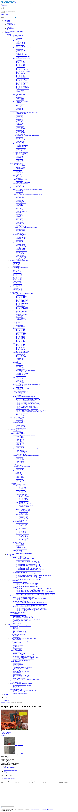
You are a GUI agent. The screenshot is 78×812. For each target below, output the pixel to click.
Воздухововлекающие (18, 464)
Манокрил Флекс (20, 244)
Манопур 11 (19, 214)
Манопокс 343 (16, 263)
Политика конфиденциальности (15, 31)
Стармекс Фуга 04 (20, 425)
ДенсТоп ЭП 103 (20, 341)
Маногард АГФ (20, 90)
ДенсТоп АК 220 (20, 67)
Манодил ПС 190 (20, 363)
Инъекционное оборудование (17, 556)
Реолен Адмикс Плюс (21, 451)
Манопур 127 (19, 220)
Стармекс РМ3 (19, 116)
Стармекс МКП (20, 155)
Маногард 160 (22, 491)
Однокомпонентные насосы (20, 557)
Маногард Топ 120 (17, 289)
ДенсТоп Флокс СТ (21, 356)
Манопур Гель (19, 231)
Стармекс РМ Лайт (21, 146)
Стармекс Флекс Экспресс (22, 56)
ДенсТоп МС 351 (20, 73)
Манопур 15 (19, 216)
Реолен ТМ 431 (20, 447)
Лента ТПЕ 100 (17, 665)
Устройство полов (14, 292)
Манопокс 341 (16, 262)
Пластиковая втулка (18, 686)
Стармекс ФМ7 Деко (21, 319)
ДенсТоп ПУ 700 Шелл (22, 86)
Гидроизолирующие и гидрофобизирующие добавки (26, 448)
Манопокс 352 (19, 192)
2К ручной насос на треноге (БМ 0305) (26, 573)
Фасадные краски (20, 502)
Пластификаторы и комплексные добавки (24, 435)
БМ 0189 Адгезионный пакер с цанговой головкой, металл (31, 598)
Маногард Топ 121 (17, 290)
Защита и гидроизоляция (16, 35)
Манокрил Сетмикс (21, 109)
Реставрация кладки (18, 507)
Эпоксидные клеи (17, 170)
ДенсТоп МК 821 (20, 350)
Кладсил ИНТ (16, 643)
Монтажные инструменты (16, 689)
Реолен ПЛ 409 (20, 439)
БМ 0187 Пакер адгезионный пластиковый (27, 599)
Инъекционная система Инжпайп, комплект (27, 398)
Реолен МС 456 (20, 461)
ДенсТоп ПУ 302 (20, 65)
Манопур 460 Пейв (21, 382)
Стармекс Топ (19, 325)
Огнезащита (16, 175)
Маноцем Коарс (20, 200)
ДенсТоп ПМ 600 (20, 336)
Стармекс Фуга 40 (20, 426)
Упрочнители (16, 322)
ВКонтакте (3, 767)
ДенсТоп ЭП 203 (17, 278)
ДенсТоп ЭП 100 (20, 329)
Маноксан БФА (20, 100)
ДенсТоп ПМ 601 (20, 337)
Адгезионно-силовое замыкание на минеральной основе (27, 194)
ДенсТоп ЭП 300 (20, 344)
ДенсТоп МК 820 (20, 348)
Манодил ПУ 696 (20, 367)
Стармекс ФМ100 (20, 128)
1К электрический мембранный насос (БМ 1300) (28, 568)
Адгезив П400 (16, 652)
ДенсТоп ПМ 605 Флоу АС (23, 307)
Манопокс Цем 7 (20, 142)
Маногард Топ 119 (20, 43)
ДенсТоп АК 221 (20, 68)
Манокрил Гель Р (20, 230)
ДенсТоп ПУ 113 (17, 271)
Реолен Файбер (20, 477)
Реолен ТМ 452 (20, 462)
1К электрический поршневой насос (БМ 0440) (28, 565)
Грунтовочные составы (19, 328)
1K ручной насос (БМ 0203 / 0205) (25, 558)
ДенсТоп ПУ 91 (20, 105)
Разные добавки (17, 473)
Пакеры (12, 595)
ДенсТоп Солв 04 (17, 285)
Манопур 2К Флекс (21, 226)
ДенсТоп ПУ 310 (20, 347)
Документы (7, 698)
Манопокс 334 (19, 424)
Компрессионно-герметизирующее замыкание (25, 227)
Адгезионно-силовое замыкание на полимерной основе (27, 189)
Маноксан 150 (19, 236)
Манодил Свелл (20, 389)
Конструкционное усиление (17, 163)
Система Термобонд (15, 661)
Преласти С (16, 627)
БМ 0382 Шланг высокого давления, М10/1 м (27, 583)
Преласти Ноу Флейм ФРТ (20, 632)
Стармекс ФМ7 (20, 131)
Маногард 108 (19, 60)
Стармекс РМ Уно (20, 149)
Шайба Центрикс (17, 687)
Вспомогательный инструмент (18, 615)
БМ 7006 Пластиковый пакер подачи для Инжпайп (29, 411)
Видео (5, 697)
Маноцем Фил (19, 205)
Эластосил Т (16, 635)
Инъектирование (14, 187)
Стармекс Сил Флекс (21, 54)
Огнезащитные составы (19, 94)
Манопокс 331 (19, 137)
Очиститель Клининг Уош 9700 (21, 675)
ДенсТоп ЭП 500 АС (21, 296)
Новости (9, 30)
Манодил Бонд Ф (20, 369)
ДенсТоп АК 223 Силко (22, 69)
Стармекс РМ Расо (21, 148)
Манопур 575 (19, 233)
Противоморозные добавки (20, 470)
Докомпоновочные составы (23, 509)
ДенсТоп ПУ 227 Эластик (22, 78)
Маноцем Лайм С (23, 525)
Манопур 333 (19, 380)
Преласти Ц (16, 630)
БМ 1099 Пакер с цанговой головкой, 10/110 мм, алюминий (31, 602)
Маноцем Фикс (17, 264)
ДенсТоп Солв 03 (17, 284)
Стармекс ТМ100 (20, 124)
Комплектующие (14, 580)
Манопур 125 (19, 218)
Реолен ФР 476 (20, 481)
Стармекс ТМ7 (20, 127)
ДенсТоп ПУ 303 (17, 282)
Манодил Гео (19, 393)
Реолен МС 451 (20, 459)
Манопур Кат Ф (20, 255)
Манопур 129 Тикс (21, 223)
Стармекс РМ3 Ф (20, 119)
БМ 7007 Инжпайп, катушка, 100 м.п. (25, 400)
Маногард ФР (19, 108)
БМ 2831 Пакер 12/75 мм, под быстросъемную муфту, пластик (32, 609)
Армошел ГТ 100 (20, 104)
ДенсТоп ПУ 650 (20, 83)
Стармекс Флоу (20, 317)
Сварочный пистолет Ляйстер (20, 692)
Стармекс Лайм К (23, 512)
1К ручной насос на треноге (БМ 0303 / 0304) (27, 561)
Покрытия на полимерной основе (21, 58)
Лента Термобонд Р (18, 664)
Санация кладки (17, 542)
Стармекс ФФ (19, 321)
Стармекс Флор (20, 315)
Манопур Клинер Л (21, 258)
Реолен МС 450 (20, 458)
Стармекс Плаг (20, 160)
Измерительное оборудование (17, 612)
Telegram (13, 767)
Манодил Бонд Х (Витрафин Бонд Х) (25, 370)
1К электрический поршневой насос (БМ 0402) (28, 564)
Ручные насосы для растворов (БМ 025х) (23, 620)
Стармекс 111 (19, 49)
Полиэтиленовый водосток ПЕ (21, 676)
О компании (7, 20)
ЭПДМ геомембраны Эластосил (18, 634)
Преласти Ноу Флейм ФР (19, 631)
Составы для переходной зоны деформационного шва (27, 384)
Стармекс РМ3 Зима (21, 117)
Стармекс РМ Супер (21, 113)
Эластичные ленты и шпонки (20, 391)
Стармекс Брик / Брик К (25, 510)
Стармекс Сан (19, 546)
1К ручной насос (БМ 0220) (23, 560)
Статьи (8, 25)
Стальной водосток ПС (19, 678)
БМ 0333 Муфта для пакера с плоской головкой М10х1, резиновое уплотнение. (36, 594)
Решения (6, 694)
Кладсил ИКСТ (17, 642)
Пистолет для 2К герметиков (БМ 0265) (23, 616)
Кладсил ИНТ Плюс (18, 645)
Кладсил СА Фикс (17, 648)
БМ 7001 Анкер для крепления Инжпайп (26, 406)
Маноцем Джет (20, 198)
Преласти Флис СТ (18, 639)
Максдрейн (19, 106)
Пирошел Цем (19, 97)
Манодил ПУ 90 (20, 415)
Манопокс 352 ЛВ (20, 193)
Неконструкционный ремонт (20, 144)
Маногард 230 (19, 38)
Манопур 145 (19, 190)
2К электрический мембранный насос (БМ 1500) (28, 576)
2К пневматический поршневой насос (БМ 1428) (28, 578)
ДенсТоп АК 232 (20, 72)
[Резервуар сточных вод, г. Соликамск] (14, 729)
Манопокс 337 (19, 138)
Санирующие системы (19, 98)
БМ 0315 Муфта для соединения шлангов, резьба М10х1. (30, 590)
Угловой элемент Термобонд (20, 668)
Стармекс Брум (17, 623)
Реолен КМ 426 (20, 436)
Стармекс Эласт (20, 57)
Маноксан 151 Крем (21, 238)
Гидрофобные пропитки (19, 36)
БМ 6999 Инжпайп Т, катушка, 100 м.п (26, 402)
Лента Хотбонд (17, 682)
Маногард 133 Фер (21, 153)
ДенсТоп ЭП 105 (20, 332)
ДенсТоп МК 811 (20, 306)
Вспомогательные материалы (20, 101)
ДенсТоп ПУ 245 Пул (21, 80)
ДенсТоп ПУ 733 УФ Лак (22, 87)
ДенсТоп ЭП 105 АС (21, 333)
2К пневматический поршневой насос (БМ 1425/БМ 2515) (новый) (33, 575)
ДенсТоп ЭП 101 (20, 340)
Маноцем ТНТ (19, 159)
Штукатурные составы (22, 514)
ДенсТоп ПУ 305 (20, 345)
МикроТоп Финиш (18, 432)
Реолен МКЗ (19, 475)
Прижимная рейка (17, 670)
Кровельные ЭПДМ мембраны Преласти (20, 626)
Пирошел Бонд (20, 95)
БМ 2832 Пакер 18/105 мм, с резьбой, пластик (28, 610)
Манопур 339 (19, 381)
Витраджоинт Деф (20, 392)
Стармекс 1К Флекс (21, 50)
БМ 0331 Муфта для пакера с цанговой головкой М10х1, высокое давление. (35, 591)
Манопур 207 (19, 215)
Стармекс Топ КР (20, 326)
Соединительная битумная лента (21, 660)
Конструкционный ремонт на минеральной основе (26, 112)
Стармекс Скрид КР (21, 323)
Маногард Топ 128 (20, 91)
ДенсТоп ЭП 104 (20, 330)
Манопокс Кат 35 (20, 252)
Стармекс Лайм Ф (23, 520)
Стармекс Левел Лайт (21, 314)
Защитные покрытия (21, 494)
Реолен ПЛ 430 (20, 446)
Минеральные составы (22, 523)
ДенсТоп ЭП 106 (20, 334)
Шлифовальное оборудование (20, 693)
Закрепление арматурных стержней (19, 260)
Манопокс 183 (19, 171)
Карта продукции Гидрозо (10, 770)
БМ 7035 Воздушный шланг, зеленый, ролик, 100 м (29, 403)
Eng (3, 4)
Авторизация (4, 5)
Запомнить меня (10, 11)
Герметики (15, 362)
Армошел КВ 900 (20, 168)
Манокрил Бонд (20, 157)
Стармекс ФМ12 (20, 130)
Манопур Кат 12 (20, 253)
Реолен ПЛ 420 (20, 443)
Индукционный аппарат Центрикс (22, 685)
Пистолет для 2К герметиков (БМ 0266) (23, 617)
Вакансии (9, 27)
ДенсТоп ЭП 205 (20, 64)
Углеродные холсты (18, 164)
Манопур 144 (19, 225)
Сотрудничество (11, 24)
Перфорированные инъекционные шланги (24, 396)
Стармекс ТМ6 (20, 126)
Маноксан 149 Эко (21, 237)
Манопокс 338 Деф (21, 385)
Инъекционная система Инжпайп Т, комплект (28, 399)
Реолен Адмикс (20, 450)
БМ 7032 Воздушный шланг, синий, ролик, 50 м (28, 404)
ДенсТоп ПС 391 (20, 75)
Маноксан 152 (19, 240)
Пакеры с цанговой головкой (20, 601)
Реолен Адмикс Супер (21, 453)
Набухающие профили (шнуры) (21, 388)
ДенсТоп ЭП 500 (20, 295)
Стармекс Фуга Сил (21, 428)
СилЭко (9, 624)
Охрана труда (10, 28)
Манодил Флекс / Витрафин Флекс (25, 372)
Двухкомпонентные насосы (20, 572)
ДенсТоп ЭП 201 (20, 61)
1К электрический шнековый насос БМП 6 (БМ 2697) (30, 569)
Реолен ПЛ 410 (20, 440)
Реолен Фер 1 (19, 479)
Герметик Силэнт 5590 (19, 653)
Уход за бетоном (14, 286)
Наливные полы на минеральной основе (23, 310)
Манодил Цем (19, 365)
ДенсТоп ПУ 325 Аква (22, 82)
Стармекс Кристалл (21, 51)
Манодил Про (19, 395)
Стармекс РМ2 (19, 115)
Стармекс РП (19, 123)
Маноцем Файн (20, 204)
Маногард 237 (19, 39)
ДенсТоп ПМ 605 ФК (21, 301)
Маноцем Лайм (23, 524)
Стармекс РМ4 (19, 120)
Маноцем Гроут (20, 196)
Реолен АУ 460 (20, 468)
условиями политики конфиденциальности (41, 809)
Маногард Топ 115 (20, 46)
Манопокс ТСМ (20, 186)
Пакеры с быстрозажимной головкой (22, 606)
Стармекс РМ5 (19, 122)
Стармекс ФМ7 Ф (20, 134)
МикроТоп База (17, 431)
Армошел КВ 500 (20, 167)
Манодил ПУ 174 (20, 374)
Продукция (7, 32)
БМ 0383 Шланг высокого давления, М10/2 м (27, 584)
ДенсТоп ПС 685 (20, 76)
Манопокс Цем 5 (20, 141)
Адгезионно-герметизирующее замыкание (24, 207)
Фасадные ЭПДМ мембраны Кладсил (19, 641)
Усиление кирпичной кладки (20, 179)
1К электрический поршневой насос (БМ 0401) (28, 562)
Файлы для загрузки (6, 732)
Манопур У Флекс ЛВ (21, 211)
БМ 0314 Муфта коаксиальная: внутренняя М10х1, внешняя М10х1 (33, 589)
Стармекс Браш (17, 621)
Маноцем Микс (20, 201)
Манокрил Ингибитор (21, 251)
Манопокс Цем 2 (20, 139)
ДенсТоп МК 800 (20, 339)
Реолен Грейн (19, 457)
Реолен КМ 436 (20, 437)
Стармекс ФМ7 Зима (21, 133)
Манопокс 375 (19, 174)
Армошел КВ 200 (20, 165)
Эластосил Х (16, 637)
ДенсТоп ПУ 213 (17, 274)
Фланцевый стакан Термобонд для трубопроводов (26, 679)
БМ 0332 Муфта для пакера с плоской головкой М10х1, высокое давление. (35, 593)
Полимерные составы (21, 529)
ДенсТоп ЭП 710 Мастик (22, 89)
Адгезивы (15, 377)
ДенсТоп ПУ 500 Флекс (22, 299)
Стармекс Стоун (23, 513)
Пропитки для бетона (18, 41)
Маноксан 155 (19, 241)
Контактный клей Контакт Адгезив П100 (23, 656)
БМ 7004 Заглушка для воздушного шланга (27, 409)
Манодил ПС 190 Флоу (22, 373)
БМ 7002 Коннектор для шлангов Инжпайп (27, 407)
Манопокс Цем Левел (21, 311)
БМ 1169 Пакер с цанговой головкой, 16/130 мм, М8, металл (31, 604)
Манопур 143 (19, 208)
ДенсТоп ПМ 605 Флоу (22, 300)
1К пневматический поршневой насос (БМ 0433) (28, 571)
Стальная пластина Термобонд (21, 671)
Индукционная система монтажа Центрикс (21, 683)
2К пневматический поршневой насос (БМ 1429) (28, 579)
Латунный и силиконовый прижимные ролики (25, 690)
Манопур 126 (19, 219)
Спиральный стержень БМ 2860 (24, 182)
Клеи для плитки (17, 418)
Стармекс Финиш (20, 150)
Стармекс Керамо (20, 421)
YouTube (8, 767)
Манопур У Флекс (20, 209)
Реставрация (13, 483)
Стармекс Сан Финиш (21, 549)
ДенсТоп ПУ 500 (20, 297)
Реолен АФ (19, 472)
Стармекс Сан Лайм (21, 547)
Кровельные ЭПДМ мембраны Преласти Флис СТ (23, 638)
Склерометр (16, 613)
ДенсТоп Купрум (20, 354)
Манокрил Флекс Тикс (22, 247)
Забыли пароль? (5, 14)
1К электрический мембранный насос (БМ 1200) (28, 567)
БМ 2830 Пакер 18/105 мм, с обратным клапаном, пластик (31, 608)
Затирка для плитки (18, 422)
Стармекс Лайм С (23, 518)
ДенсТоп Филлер (20, 355)
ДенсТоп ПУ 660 (20, 84)
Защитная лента (17, 672)
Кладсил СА (16, 646)
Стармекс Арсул (20, 181)
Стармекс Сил (19, 53)
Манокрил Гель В (20, 229)
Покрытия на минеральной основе (22, 47)
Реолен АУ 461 (20, 469)
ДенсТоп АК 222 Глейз (25, 496)
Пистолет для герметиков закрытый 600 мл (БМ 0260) (27, 619)
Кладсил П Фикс (17, 649)
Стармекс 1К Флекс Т (21, 93)
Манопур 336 (19, 387)
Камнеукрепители (20, 490)
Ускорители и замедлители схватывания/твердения (26, 455)
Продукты (3, 735)
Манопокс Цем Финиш (22, 145)
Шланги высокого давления (20, 582)
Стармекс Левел (20, 312)
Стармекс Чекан (20, 161)
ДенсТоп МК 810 (20, 304)
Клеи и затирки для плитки (17, 417)
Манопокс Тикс (20, 185)
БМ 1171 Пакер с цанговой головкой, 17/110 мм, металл (30, 605)
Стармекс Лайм (23, 517)
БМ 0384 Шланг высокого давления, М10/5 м (27, 586)
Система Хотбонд (14, 681)
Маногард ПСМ (20, 45)
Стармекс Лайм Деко (24, 506)
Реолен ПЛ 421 (20, 444)
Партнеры (9, 23)
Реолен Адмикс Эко (21, 454)
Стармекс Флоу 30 (20, 318)
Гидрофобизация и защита (19, 484)
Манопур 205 (19, 222)
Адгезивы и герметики (16, 361)
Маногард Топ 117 (20, 42)
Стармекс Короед (23, 516)
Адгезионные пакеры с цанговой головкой (24, 597)
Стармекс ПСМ (20, 102)
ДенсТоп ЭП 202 (20, 62)
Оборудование (10, 554)
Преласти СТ (16, 628)
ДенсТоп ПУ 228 (20, 79)
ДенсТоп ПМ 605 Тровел (22, 303)
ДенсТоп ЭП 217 (17, 275)
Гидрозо (9, 34)
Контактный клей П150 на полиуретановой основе (26, 657)
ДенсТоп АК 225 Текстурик (23, 71)
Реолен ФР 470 (20, 480)
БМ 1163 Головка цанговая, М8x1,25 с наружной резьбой (31, 410)
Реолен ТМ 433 (20, 476)
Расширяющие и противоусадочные (22, 466)
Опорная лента (17, 674)
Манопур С (19, 212)
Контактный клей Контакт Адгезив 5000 (23, 654)
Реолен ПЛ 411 (20, 442)
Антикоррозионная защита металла (19, 267)
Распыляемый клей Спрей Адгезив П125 (23, 659)
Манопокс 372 (19, 172)
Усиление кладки (17, 550)
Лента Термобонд (17, 663)
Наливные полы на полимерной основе (23, 293)
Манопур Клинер (20, 245)
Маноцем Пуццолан (21, 203)
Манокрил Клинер (21, 248)
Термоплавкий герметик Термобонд (22, 667)
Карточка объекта (5, 733)
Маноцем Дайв (20, 197)
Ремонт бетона (13, 111)
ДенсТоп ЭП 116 (17, 273)
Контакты (6, 700)
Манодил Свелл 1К (21, 376)
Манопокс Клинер (20, 249)
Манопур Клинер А (21, 256)
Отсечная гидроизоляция (19, 234)
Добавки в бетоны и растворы (17, 433)
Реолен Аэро (19, 465)
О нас (8, 21)
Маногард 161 (22, 492)
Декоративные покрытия (16, 429)
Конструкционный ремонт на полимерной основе (26, 135)
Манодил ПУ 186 (20, 366)
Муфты (15, 587)
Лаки (14, 343)
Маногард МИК (17, 281)
